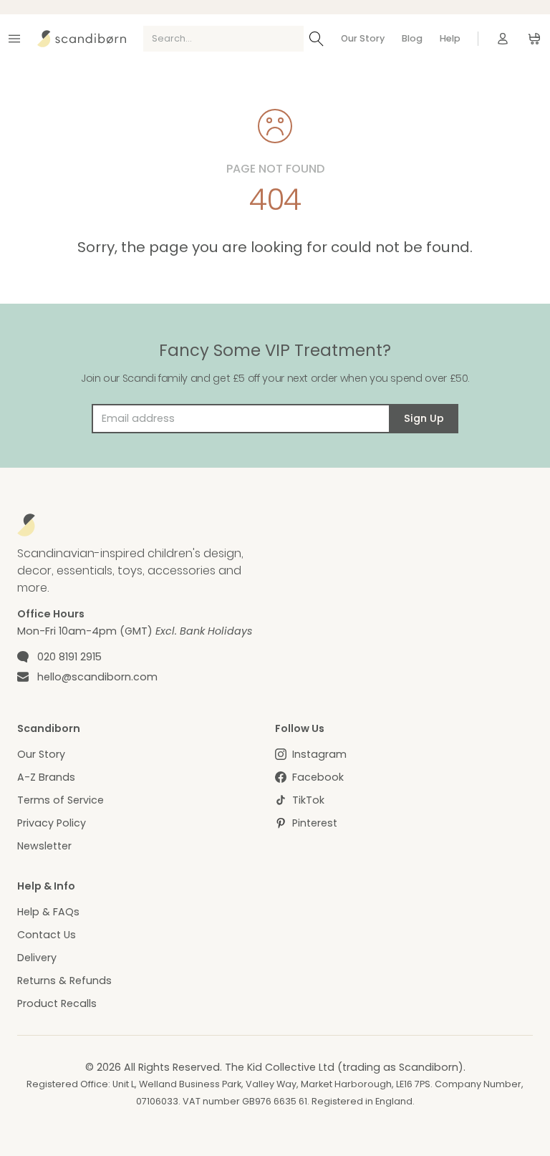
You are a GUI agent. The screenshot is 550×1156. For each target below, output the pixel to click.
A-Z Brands (46, 777)
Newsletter (44, 846)
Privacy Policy (51, 823)
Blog (412, 38)
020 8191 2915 (69, 657)
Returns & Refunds (64, 980)
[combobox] (223, 39)
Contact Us (46, 935)
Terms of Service (60, 800)
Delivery (37, 957)
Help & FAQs (48, 912)
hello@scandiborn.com (97, 677)
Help (450, 38)
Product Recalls (57, 1003)
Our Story (363, 38)
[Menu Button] (14, 39)
